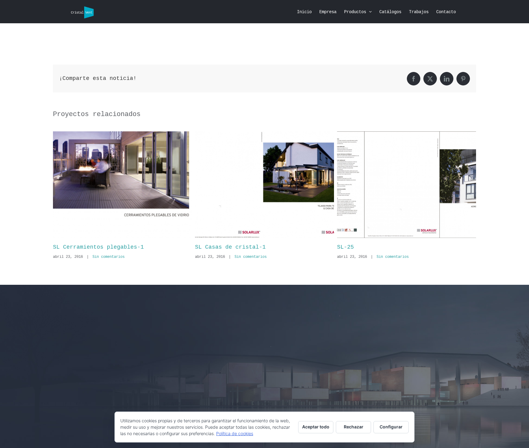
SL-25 (203, 247)
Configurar (391, 426)
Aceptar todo (315, 426)
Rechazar (353, 426)
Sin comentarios (108, 257)
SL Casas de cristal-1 (88, 247)
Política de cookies (234, 433)
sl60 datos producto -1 (374, 247)
